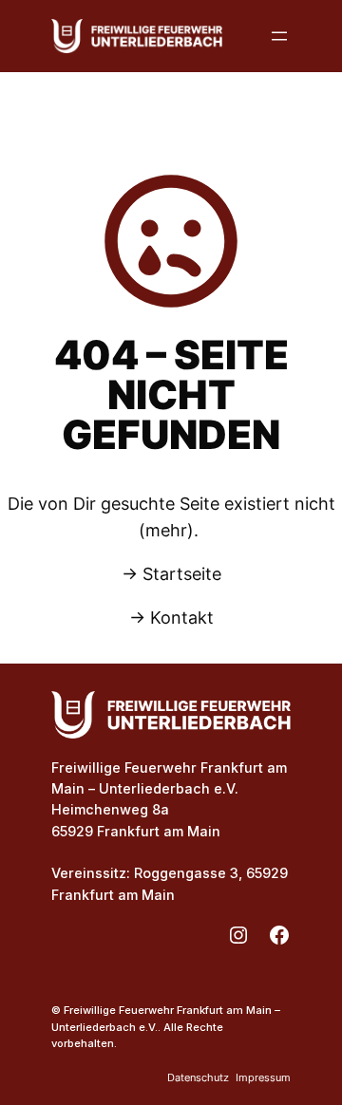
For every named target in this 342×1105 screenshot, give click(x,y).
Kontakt (182, 617)
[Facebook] (279, 935)
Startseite (181, 574)
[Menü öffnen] (279, 36)
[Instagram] (238, 935)
